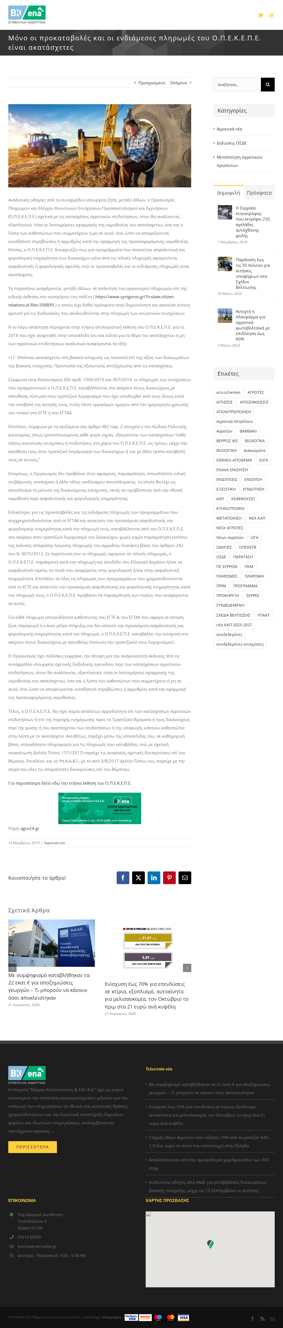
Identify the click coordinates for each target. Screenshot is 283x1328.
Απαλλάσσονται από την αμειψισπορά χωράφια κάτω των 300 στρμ (209, 1164)
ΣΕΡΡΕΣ (253, 595)
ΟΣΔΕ (221, 556)
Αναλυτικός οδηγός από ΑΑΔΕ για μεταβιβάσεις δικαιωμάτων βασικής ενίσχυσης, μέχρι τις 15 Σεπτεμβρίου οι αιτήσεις (207, 1186)
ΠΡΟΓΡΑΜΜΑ (245, 585)
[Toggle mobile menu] (272, 15)
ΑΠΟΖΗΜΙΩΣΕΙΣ (254, 402)
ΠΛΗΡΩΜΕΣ (226, 576)
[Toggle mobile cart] (260, 15)
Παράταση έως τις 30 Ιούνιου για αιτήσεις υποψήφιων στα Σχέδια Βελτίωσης (253, 273)
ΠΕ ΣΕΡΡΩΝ (226, 566)
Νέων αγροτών (230, 537)
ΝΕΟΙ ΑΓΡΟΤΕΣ (229, 527)
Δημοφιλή (228, 192)
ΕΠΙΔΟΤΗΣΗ (253, 489)
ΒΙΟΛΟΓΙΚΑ (255, 440)
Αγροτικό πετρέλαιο (234, 421)
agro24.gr (30, 828)
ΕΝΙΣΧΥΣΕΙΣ (226, 479)
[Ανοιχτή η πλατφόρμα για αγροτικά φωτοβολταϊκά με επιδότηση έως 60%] (225, 312)
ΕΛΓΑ (263, 460)
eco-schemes (228, 392)
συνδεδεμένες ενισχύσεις (240, 644)
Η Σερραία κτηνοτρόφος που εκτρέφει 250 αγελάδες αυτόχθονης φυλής (253, 221)
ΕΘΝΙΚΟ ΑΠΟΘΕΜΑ (234, 460)
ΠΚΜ (249, 566)
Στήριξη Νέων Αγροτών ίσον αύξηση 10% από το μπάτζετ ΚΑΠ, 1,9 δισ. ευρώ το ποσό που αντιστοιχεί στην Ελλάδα (209, 1141)
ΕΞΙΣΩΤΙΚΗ (226, 489)
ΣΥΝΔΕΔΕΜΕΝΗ (230, 605)
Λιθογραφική (111, 1317)
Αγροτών (224, 431)
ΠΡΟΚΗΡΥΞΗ (227, 595)
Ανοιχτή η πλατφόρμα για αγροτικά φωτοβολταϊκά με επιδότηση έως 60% (253, 325)
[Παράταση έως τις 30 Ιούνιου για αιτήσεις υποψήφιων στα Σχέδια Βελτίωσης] (225, 261)
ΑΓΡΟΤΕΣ (256, 392)
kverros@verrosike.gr (37, 1246)
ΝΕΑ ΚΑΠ (257, 518)
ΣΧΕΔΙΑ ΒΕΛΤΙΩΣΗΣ (233, 615)
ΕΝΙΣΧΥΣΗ (253, 479)
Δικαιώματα (255, 450)
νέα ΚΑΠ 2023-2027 (234, 624)
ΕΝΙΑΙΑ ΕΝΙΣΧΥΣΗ (232, 469)
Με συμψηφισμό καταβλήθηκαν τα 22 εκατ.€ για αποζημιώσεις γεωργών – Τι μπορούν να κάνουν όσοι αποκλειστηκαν (209, 1088)
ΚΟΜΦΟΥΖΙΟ (243, 498)
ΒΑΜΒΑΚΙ (248, 431)
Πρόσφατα (259, 192)
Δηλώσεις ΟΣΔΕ (232, 143)
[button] (12, 968)
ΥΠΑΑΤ (264, 615)
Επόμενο (179, 82)
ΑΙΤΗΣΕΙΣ (224, 402)
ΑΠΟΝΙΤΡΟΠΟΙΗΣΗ (233, 411)
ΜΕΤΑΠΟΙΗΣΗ (229, 518)
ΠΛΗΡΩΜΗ (254, 576)
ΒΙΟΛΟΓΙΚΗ (226, 450)
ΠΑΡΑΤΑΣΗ (243, 556)
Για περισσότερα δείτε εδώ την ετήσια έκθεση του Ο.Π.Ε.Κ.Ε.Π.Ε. (70, 783)
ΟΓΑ (254, 537)
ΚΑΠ (220, 498)
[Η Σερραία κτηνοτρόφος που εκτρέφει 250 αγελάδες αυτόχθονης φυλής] (225, 209)
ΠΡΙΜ (221, 585)
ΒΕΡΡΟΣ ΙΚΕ (227, 440)
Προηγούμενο (151, 82)
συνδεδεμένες (229, 634)
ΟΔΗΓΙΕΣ (224, 547)
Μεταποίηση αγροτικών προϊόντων (240, 161)
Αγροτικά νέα (54, 842)
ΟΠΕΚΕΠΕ (248, 547)
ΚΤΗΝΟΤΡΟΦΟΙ (230, 508)
